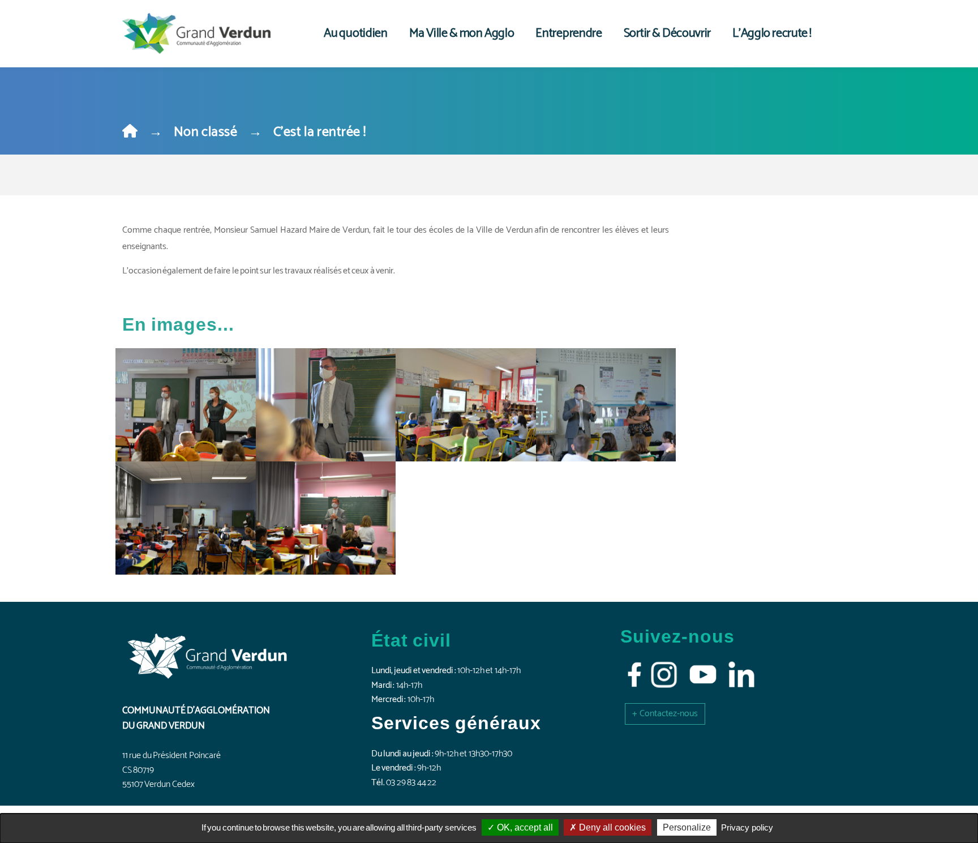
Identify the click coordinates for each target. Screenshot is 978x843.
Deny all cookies (611, 827)
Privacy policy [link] (747, 827)
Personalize (687, 827)
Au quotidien (356, 33)
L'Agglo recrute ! (772, 33)
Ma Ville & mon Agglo (461, 33)
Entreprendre (568, 33)
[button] (665, 713)
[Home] (130, 132)
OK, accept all (524, 827)
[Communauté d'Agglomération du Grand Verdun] (196, 33)
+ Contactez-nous (665, 713)
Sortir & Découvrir (667, 33)
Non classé (205, 132)
